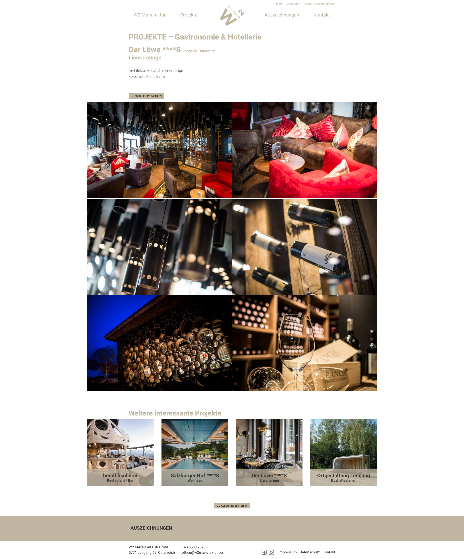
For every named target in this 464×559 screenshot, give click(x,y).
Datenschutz (310, 552)
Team (307, 4)
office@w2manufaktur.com (203, 552)
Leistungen (293, 4)
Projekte (189, 15)
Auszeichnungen (282, 15)
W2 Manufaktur (150, 15)
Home (279, 4)
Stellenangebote (324, 4)
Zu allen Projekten (148, 96)
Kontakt (322, 15)
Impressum (288, 552)
